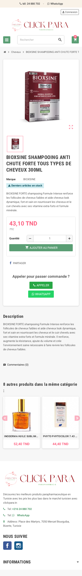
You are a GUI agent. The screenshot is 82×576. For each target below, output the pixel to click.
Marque (11, 179)
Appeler (42, 285)
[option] (21, 422)
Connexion (69, 12)
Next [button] (77, 418)
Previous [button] (4, 418)
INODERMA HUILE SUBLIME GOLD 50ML (21, 436)
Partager (19, 263)
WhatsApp (42, 294)
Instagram (18, 545)
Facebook (7, 545)
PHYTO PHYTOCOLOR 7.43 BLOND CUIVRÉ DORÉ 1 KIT (60, 436)
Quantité (14, 238)
